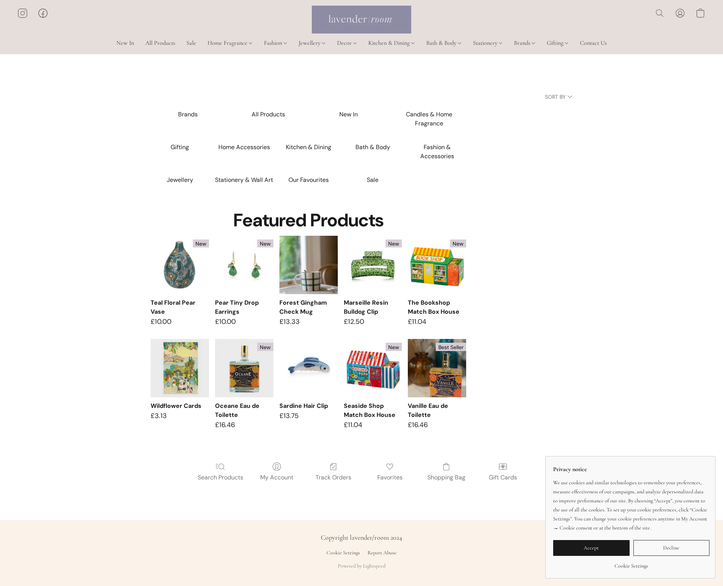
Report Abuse (382, 552)
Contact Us (593, 43)
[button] (361, 20)
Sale (191, 43)
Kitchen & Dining (389, 43)
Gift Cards (503, 477)
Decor (345, 43)
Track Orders (333, 477)
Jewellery (310, 43)
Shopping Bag (446, 477)
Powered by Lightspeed (362, 566)
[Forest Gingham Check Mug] (308, 265)
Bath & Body (442, 43)
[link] (631, 563)
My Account (276, 477)
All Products (160, 43)
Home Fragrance (228, 43)
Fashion (274, 43)
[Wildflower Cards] (180, 368)
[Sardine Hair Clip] (308, 368)
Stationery (486, 43)
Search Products (220, 477)
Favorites (390, 477)
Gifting (556, 43)
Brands (523, 43)
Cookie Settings (343, 552)
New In (125, 43)
